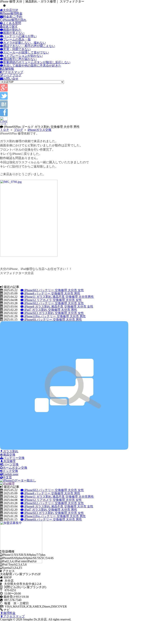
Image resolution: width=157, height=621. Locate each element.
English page (10, 474)
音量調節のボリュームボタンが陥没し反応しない (36, 62)
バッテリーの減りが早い (20, 36)
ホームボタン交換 (15, 467)
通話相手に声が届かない (20, 59)
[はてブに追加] (4, 107)
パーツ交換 (11, 464)
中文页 (7, 477)
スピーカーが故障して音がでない (26, 52)
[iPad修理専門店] (7, 483)
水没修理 (9, 461)
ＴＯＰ (4, 129)
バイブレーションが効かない (23, 55)
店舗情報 (8, 68)
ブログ (18, 129)
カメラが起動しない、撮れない (24, 42)
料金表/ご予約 (12, 16)
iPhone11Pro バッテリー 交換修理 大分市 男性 (55, 316)
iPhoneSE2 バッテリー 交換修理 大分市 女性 (54, 290)
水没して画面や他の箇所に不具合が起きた (32, 65)
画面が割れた (12, 29)
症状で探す (10, 26)
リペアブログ (12, 75)
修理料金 (9, 613)
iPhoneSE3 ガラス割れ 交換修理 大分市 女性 (54, 313)
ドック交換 (10, 471)
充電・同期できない (17, 49)
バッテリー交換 (14, 457)
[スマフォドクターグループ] (64, 448)
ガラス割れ (10, 451)
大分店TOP (10, 10)
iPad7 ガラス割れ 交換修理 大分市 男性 (50, 309)
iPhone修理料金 (12, 13)
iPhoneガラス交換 (39, 129)
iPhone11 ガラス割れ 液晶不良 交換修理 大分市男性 (59, 296)
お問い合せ (10, 78)
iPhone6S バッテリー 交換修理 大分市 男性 (53, 319)
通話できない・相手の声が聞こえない (29, 46)
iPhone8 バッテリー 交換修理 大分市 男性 (52, 293)
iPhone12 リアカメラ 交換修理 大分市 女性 (53, 300)
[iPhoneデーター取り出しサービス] (18, 480)
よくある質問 (12, 23)
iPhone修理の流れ (14, 19)
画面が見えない (14, 33)
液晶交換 (9, 454)
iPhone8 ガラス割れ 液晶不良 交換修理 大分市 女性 (58, 306)
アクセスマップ (12, 72)
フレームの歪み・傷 (17, 39)
